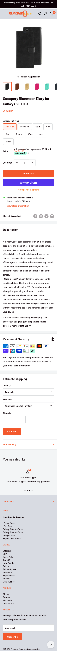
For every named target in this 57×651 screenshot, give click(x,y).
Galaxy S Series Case (13, 529)
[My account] (45, 13)
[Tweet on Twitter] (46, 216)
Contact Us (8, 603)
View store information (18, 205)
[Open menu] (4, 14)
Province (7, 399)
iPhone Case (9, 523)
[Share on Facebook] (35, 216)
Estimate (12, 431)
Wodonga (7, 600)
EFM (5, 554)
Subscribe (12, 636)
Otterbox (7, 550)
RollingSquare (9, 569)
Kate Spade (8, 563)
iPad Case (7, 526)
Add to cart (28, 173)
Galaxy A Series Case (13, 532)
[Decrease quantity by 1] (17, 162)
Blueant (6, 578)
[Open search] (40, 13)
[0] (51, 13)
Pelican (6, 566)
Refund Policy (9, 444)
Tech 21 (6, 560)
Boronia (6, 597)
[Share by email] (52, 216)
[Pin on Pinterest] (41, 216)
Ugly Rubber (8, 581)
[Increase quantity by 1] (32, 162)
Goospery (8, 111)
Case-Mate (8, 557)
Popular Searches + (12, 538)
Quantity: (7, 162)
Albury (6, 594)
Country (7, 385)
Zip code (7, 413)
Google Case (9, 535)
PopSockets (8, 575)
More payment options (28, 189)
